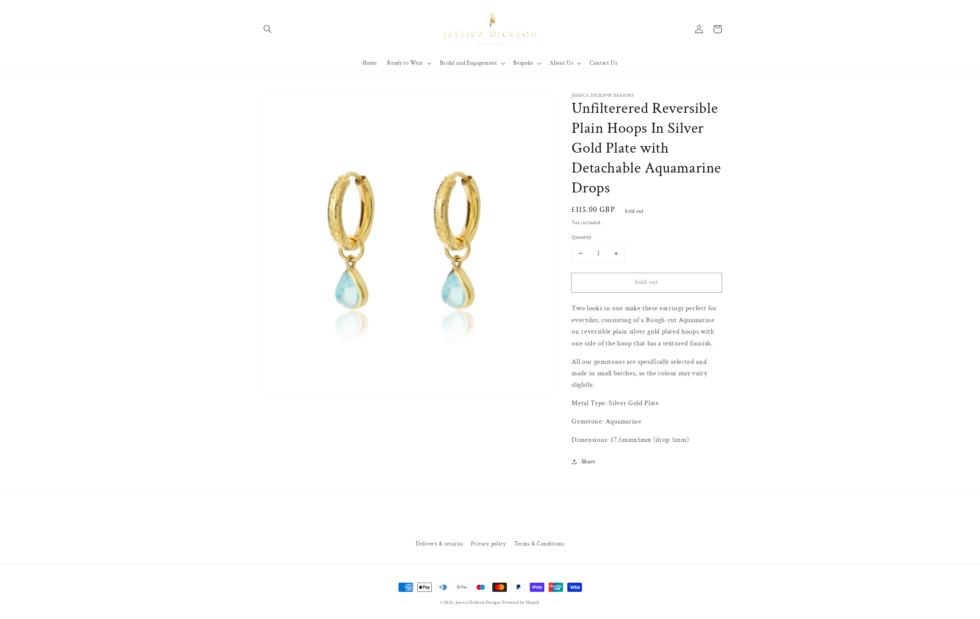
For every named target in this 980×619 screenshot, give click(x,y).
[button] (267, 29)
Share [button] (588, 461)
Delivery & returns (439, 543)
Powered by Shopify (521, 602)
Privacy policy (488, 543)
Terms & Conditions (539, 543)
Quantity (581, 237)
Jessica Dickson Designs (479, 602)
